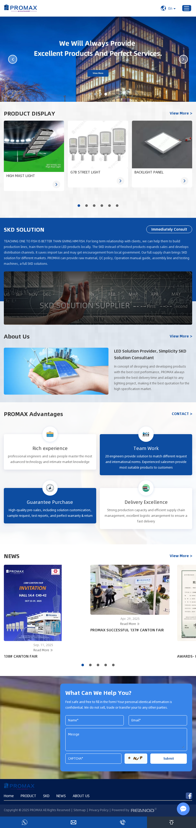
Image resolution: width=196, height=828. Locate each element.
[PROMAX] (20, 8)
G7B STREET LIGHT (85, 172)
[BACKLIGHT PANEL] (162, 144)
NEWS (11, 556)
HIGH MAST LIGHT (20, 175)
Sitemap (80, 810)
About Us (17, 336)
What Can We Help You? (98, 692)
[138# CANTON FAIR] (43, 603)
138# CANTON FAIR (21, 656)
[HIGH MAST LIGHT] (34, 146)
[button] (79, 205)
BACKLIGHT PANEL (149, 172)
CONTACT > (182, 413)
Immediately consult (169, 229)
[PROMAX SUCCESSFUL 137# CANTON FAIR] (129, 590)
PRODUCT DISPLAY (29, 113)
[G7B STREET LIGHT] (98, 144)
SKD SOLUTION (24, 229)
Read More (41, 650)
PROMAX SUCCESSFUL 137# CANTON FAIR (127, 629)
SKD (46, 795)
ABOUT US (81, 795)
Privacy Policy (98, 810)
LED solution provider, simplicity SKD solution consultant (150, 354)
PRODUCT (28, 795)
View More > (181, 113)
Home (9, 795)
